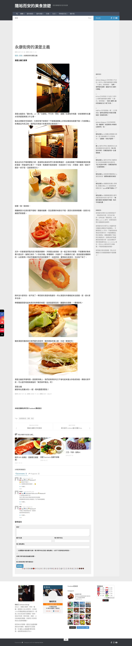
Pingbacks (35, 474)
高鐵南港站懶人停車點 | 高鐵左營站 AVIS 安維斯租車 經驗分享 (106, 186)
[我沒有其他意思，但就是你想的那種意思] (70, 604)
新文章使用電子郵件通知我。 (25, 562)
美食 (21, 14)
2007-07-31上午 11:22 (28, 478)
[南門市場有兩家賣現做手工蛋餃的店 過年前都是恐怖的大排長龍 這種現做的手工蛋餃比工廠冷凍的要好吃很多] (88, 616)
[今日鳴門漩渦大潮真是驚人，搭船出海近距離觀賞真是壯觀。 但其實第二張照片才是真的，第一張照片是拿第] (76, 604)
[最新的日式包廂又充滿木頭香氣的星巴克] (76, 610)
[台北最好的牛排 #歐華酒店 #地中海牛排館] (82, 616)
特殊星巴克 (63, 14)
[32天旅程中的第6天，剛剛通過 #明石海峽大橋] (82, 604)
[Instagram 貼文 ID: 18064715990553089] (88, 622)
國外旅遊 (39, 14)
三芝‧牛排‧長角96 (73, 452)
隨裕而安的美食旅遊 (33, 6)
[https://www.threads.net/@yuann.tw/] (2, 334)
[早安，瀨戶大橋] (88, 604)
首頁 (16, 56)
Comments (22, 474)
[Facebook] (111, 18)
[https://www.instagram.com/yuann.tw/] (2, 318)
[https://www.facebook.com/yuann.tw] (2, 314)
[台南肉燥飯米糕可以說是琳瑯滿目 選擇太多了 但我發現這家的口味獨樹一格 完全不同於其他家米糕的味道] (76, 622)
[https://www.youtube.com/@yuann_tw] (2, 322)
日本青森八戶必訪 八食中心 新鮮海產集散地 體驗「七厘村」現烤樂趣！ (106, 82)
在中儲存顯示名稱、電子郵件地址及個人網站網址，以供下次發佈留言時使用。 (44, 550)
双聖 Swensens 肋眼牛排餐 (49, 457)
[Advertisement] (53, 33)
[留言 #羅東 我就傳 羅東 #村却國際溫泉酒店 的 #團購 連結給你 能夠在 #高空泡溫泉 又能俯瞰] (70, 622)
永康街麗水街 (22, 418)
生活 (53, 14)
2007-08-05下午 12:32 (29, 491)
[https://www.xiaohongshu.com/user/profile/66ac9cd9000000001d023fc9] (2, 330)
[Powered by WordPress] (22, 642)
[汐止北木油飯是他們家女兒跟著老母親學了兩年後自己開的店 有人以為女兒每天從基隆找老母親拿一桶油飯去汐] (82, 622)
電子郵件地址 (58, 538)
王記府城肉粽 (111, 122)
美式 (32, 418)
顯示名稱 (19, 538)
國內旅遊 (30, 14)
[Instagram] (114, 18)
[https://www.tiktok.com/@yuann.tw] (2, 326)
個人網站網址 (20, 544)
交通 (47, 14)
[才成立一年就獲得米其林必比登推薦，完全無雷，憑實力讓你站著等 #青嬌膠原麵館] (70, 610)
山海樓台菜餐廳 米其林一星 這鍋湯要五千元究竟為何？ (106, 136)
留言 (18, 527)
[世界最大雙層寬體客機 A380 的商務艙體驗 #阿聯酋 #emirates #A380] (82, 610)
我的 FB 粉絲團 (24, 629)
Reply (20, 488)
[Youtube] (116, 18)
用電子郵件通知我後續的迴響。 (26, 556)
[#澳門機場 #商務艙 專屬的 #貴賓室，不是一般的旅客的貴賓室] (76, 616)
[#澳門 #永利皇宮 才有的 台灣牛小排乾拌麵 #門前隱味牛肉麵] (88, 610)
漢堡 (29, 418)
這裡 (32, 624)
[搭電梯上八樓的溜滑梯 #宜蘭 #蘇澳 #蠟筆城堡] (70, 616)
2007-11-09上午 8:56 (27, 506)
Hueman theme (39, 642)
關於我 (72, 14)
